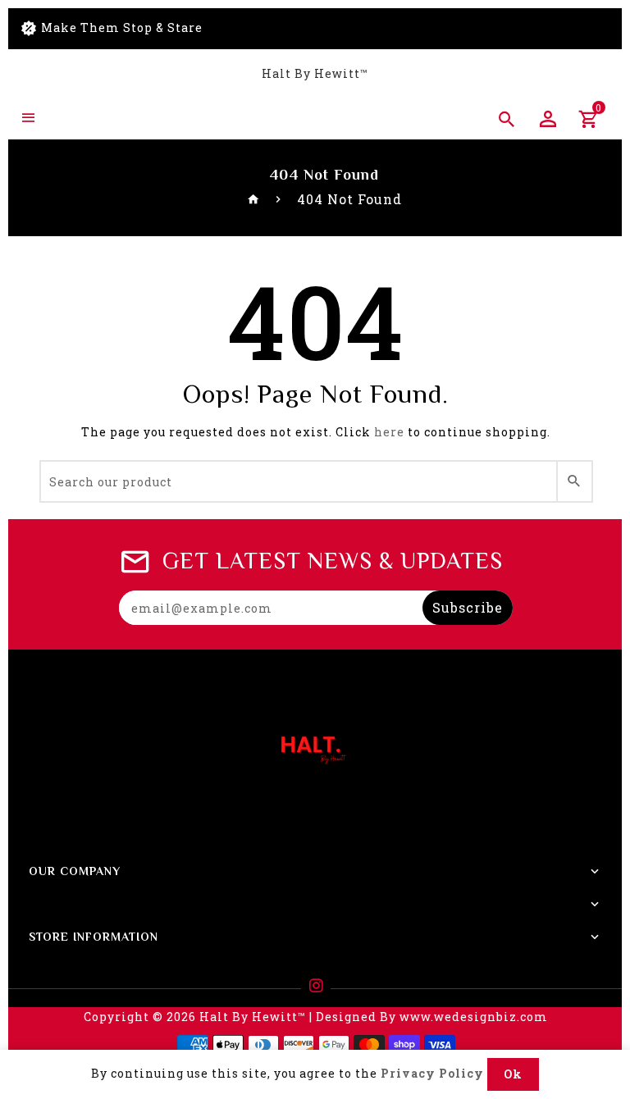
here (389, 432)
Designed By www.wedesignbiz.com (432, 1016)
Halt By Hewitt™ (315, 73)
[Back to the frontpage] (254, 198)
